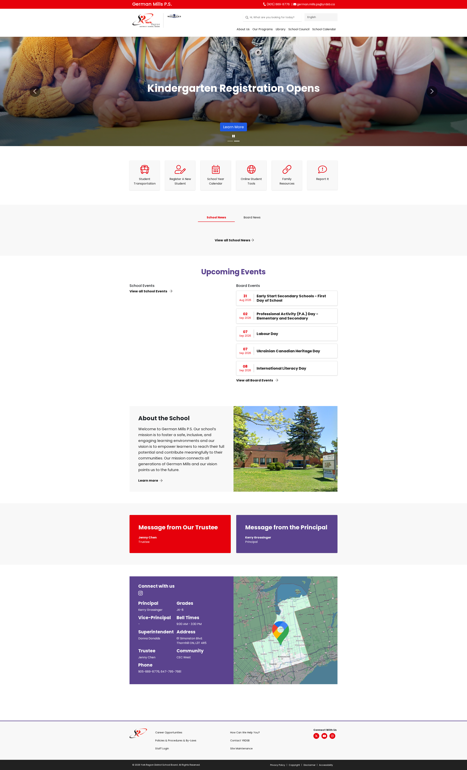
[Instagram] (332, 736)
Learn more (148, 480)
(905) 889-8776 (278, 4)
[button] (35, 91)
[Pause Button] (233, 136)
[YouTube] (324, 736)
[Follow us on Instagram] (142, 593)
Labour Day (267, 333)
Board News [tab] (252, 217)
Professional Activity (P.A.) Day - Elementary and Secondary (287, 316)
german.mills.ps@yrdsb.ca (315, 4)
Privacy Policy (277, 765)
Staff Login (162, 748)
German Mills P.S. (152, 4)
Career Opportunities (168, 732)
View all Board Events (255, 380)
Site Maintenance (241, 748)
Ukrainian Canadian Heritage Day (288, 351)
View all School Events (149, 291)
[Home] (146, 21)
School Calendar (324, 29)
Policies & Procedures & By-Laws (175, 740)
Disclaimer (309, 765)
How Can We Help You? (245, 732)
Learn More (233, 127)
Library (280, 29)
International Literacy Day (281, 368)
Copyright (294, 765)
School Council (298, 29)
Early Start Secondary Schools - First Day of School (291, 298)
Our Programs (262, 29)
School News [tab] (216, 217)
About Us (243, 29)
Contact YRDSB (240, 740)
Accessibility (326, 765)
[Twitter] (316, 736)
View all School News (233, 240)
